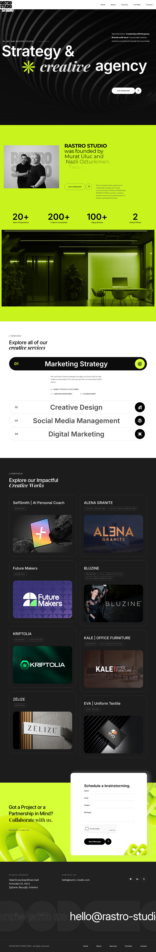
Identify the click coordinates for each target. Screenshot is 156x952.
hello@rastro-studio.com (76, 879)
